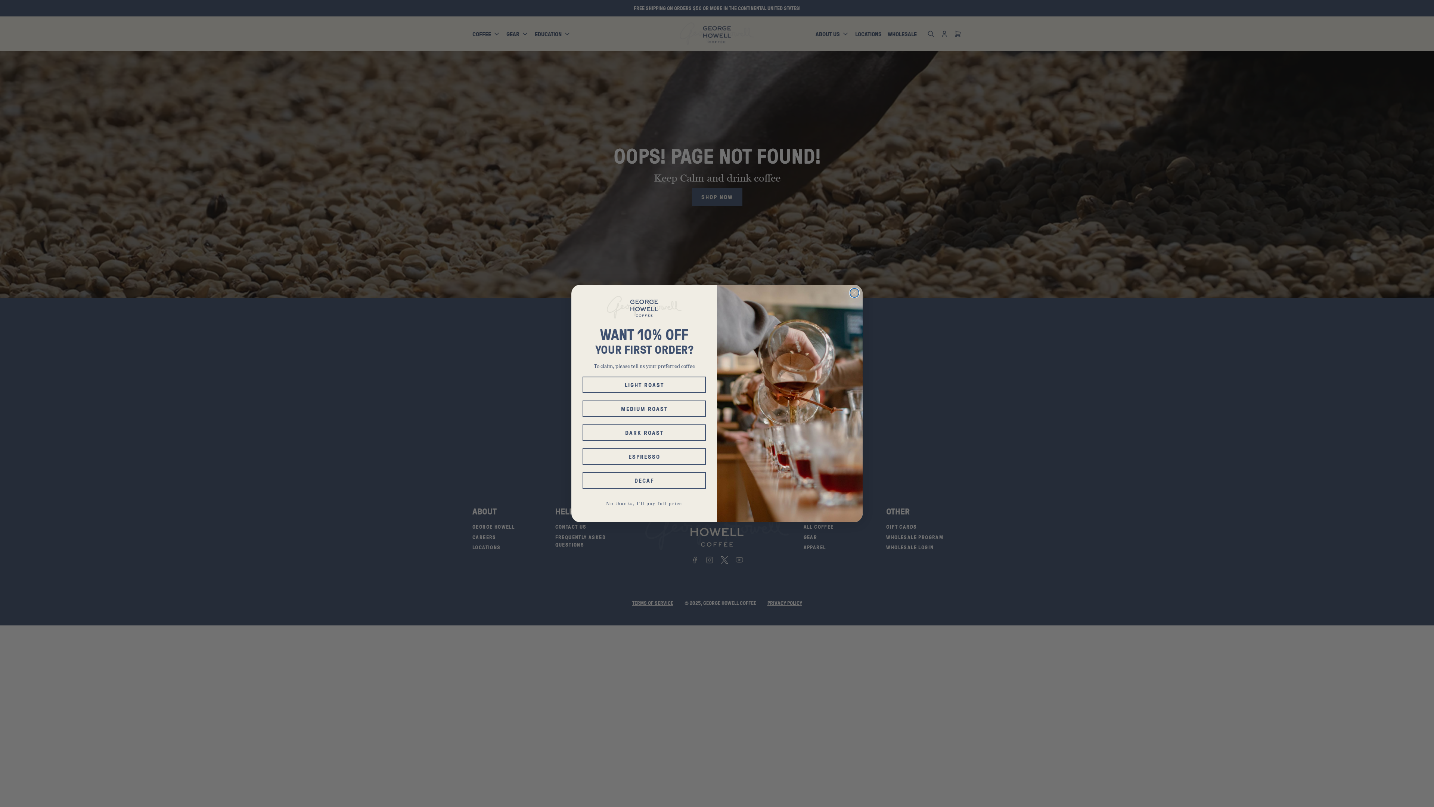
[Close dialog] (854, 292)
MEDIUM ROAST (644, 409)
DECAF (644, 480)
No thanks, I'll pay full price (644, 503)
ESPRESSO (644, 456)
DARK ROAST (644, 433)
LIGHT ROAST (644, 385)
